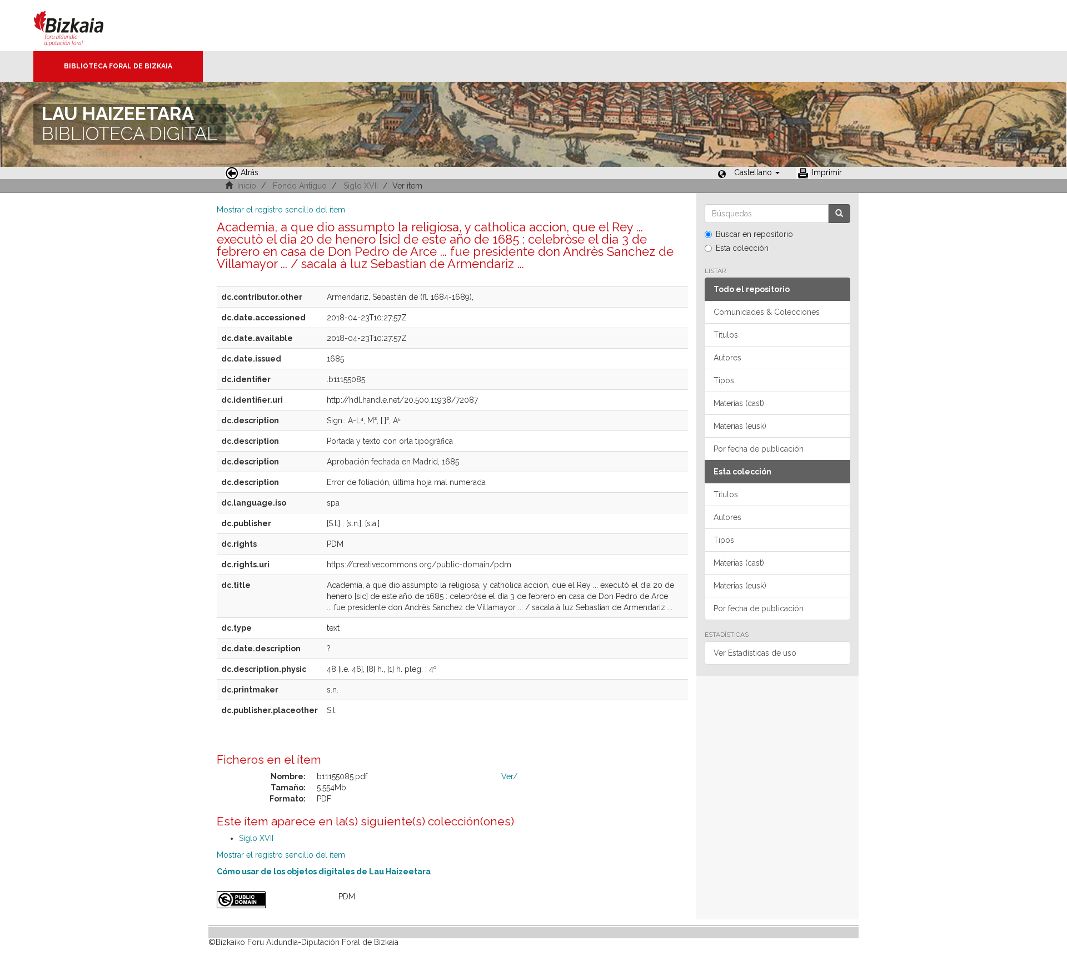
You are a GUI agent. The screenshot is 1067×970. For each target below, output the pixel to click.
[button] (757, 172)
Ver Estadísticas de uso (755, 653)
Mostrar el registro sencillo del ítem (281, 209)
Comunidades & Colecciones (767, 312)
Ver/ (509, 776)
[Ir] (839, 213)
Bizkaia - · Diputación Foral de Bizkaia (80, 25)
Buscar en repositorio (754, 234)
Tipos (724, 380)
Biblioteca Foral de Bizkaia (118, 66)
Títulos (726, 334)
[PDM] (269, 899)
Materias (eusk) (740, 426)
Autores (727, 357)
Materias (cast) (739, 403)
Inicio (246, 185)
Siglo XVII (360, 185)
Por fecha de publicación (759, 448)
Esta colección (742, 248)
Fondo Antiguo (300, 185)
